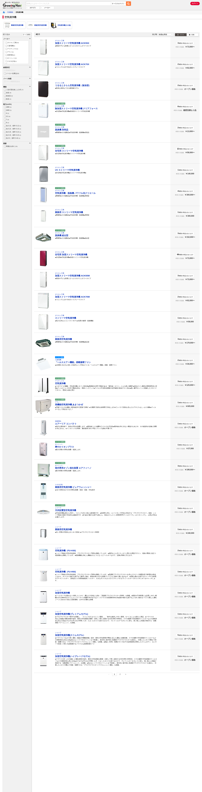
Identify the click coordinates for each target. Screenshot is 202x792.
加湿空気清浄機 (62, 593)
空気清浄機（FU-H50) (65, 572)
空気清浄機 (60, 383)
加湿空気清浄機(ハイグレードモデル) (72, 656)
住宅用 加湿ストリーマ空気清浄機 (71, 254)
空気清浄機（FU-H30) (65, 550)
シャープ (58, 508)
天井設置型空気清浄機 (65, 510)
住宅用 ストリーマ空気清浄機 (69, 151)
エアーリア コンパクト (66, 424)
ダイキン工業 (59, 40)
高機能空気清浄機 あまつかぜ (69, 404)
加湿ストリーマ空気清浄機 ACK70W (72, 297)
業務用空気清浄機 (63, 339)
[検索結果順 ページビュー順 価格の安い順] (165, 34)
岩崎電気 (58, 421)
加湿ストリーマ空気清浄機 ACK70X (72, 64)
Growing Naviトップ (3, 12)
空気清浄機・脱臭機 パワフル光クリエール (75, 193)
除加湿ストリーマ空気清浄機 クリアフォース (76, 108)
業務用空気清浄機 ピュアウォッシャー (73, 487)
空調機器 (10, 12)
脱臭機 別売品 (61, 129)
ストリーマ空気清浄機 (65, 318)
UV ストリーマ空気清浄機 (67, 170)
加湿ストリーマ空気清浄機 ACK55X (72, 43)
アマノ (57, 402)
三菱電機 (58, 360)
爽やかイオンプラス (64, 447)
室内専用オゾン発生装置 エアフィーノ (73, 468)
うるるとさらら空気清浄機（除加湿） (73, 85)
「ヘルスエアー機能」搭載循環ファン (73, 362)
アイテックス (59, 381)
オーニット (59, 444)
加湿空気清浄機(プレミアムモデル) (71, 614)
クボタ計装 (59, 484)
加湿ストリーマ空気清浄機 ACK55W (72, 276)
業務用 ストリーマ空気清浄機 (69, 212)
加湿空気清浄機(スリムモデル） (70, 635)
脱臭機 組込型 (61, 235)
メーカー (47, 8)
